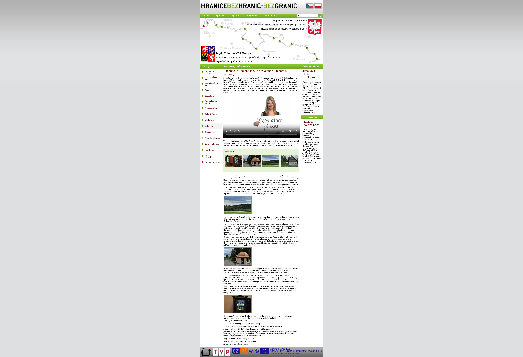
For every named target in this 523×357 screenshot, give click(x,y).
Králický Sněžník (211, 114)
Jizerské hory (210, 150)
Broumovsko (210, 132)
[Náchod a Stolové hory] (233, 161)
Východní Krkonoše (212, 138)
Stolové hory (210, 126)
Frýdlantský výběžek (209, 156)
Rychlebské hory (211, 108)
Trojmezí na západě (212, 162)
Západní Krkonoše (212, 144)
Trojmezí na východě (209, 72)
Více (315, 113)
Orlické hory (209, 120)
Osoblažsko (209, 96)
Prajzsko (208, 90)
